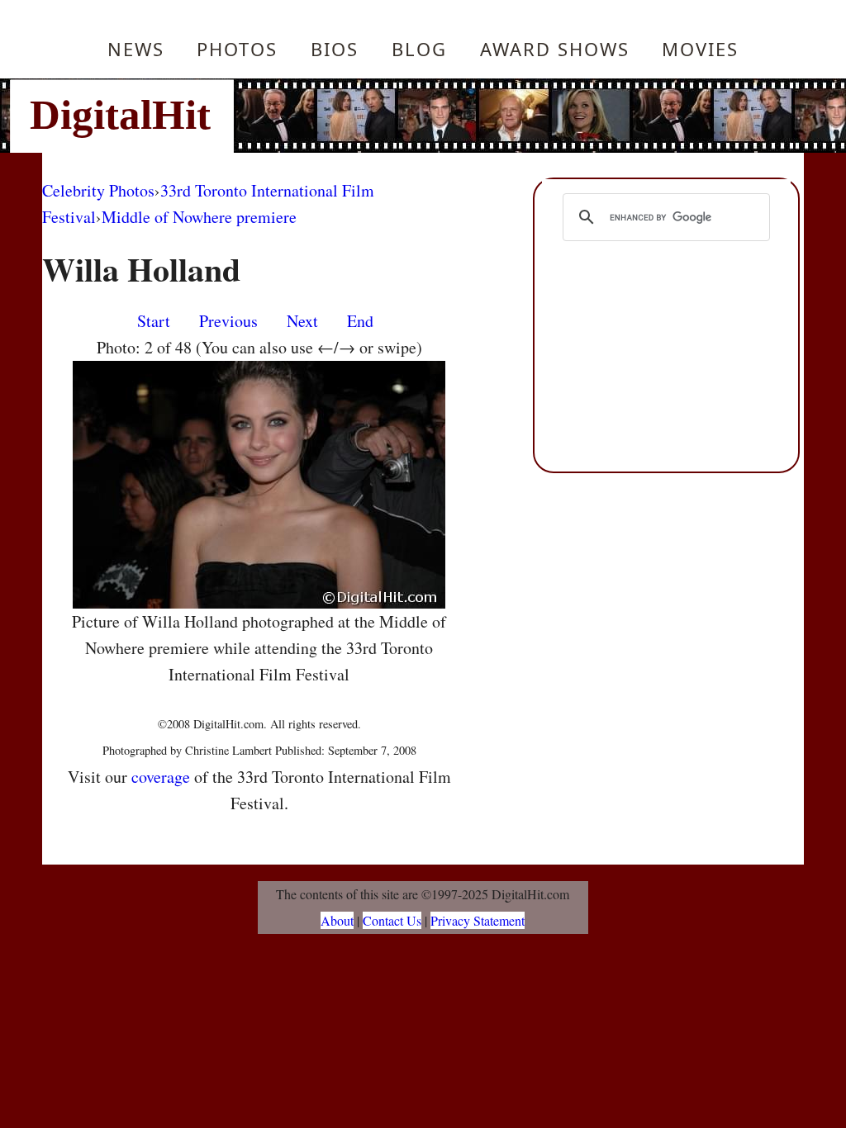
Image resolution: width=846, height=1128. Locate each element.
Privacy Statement (477, 920)
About (337, 920)
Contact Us (392, 920)
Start (153, 321)
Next (302, 321)
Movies (700, 48)
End (360, 321)
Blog (419, 48)
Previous (228, 321)
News (135, 48)
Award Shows (555, 48)
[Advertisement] (534, 115)
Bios (335, 48)
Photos (237, 48)
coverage (160, 776)
